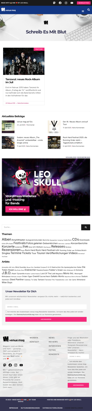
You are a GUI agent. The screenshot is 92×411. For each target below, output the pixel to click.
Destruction (56, 267)
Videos (73, 253)
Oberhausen (47, 247)
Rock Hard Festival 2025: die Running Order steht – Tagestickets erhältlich (75, 140)
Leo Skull (10, 356)
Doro (22, 270)
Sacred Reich (45, 276)
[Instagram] (66, 3)
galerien (37, 243)
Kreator (27, 274)
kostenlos (18, 247)
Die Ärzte (18, 270)
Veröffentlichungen (57, 253)
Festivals (20, 243)
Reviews (68, 247)
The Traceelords (58, 280)
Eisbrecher (30, 270)
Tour (34, 253)
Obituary (13, 276)
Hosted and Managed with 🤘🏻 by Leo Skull (64, 400)
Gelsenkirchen (50, 243)
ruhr (57, 250)
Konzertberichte (79, 243)
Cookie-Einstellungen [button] (74, 408)
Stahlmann (5, 280)
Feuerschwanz (43, 270)
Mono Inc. (68, 273)
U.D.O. (66, 280)
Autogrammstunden (34, 240)
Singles (6, 253)
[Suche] (85, 227)
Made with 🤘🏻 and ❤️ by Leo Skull (14, 3)
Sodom (84, 276)
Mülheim (39, 247)
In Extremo (78, 270)
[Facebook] (60, 3)
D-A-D (48, 267)
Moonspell (78, 274)
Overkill (36, 276)
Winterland (81, 280)
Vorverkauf (81, 253)
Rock (23, 250)
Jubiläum (67, 243)
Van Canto (72, 280)
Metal (30, 247)
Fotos (29, 243)
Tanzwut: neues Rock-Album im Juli (23, 81)
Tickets (26, 253)
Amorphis (5, 267)
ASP (10, 267)
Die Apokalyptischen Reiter (71, 267)
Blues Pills (30, 267)
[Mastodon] (54, 3)
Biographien (53, 240)
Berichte (46, 240)
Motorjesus (6, 276)
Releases (58, 246)
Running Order (65, 250)
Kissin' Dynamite (18, 273)
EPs (7, 243)
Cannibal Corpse (40, 267)
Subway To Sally (30, 280)
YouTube (4, 256)
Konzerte (8, 246)
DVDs (3, 243)
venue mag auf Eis (24, 122)
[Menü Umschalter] (83, 11)
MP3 (34, 247)
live (25, 246)
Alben (6, 239)
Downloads (84, 240)
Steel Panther (17, 279)
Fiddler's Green (56, 270)
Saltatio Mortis (57, 276)
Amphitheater (18, 240)
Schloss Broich (80, 250)
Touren (41, 253)
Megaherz (59, 274)
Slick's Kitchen (76, 276)
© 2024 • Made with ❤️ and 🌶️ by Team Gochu (21, 400)
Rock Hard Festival (45, 250)
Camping (60, 240)
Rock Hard (30, 250)
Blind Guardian (20, 267)
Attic (13, 267)
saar (73, 250)
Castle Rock (67, 240)
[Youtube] (72, 3)
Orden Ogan (27, 276)
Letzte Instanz (35, 274)
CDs (75, 239)
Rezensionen (11, 250)
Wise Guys (7, 282)
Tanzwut (48, 280)
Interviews (61, 243)
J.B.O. (6, 273)
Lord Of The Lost (47, 273)
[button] (88, 10)
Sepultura (68, 276)
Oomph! (19, 276)
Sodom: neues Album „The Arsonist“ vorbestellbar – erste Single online (30, 140)
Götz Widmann (68, 270)
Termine (16, 253)
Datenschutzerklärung (25, 314)
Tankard (41, 280)
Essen (11, 243)
